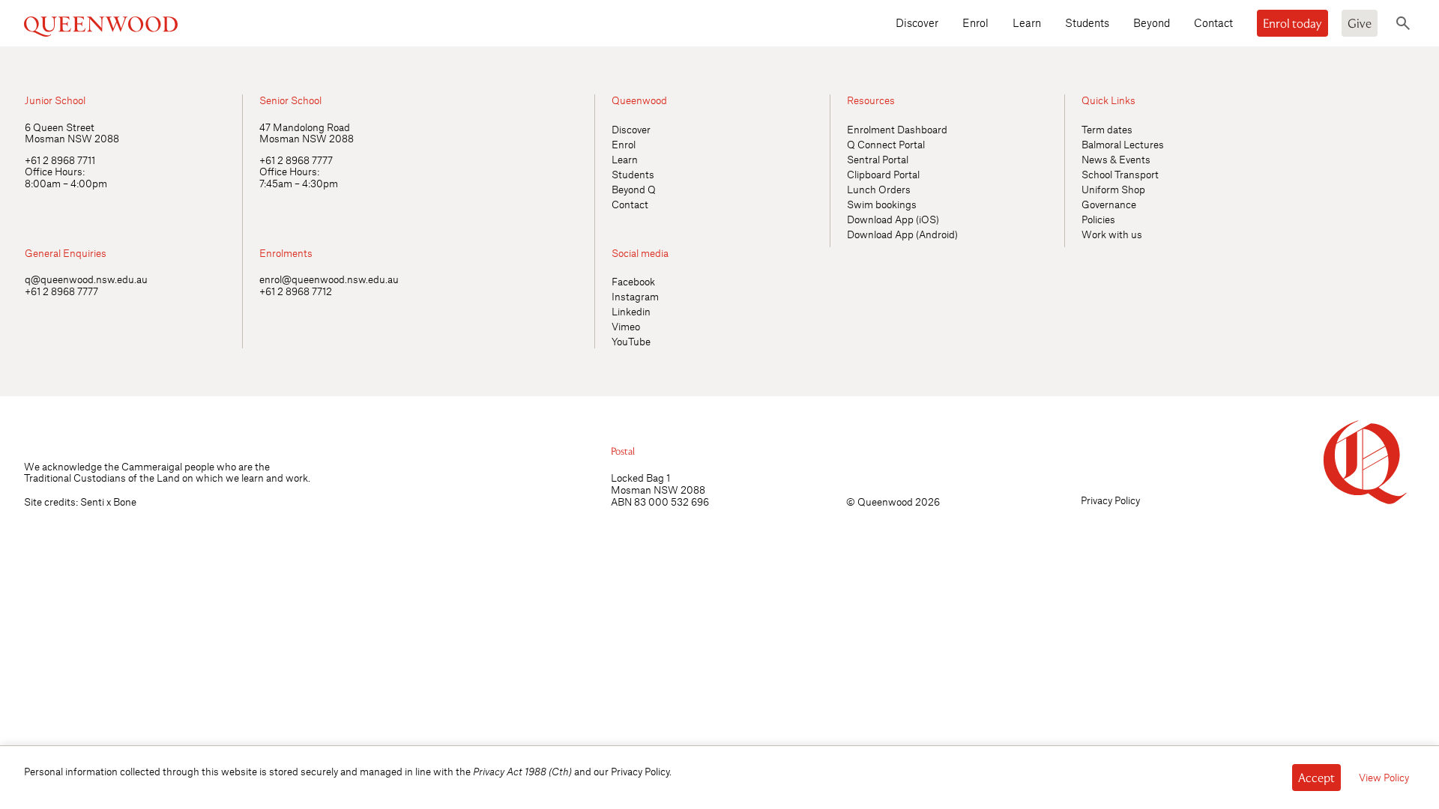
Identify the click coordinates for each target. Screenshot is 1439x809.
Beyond (1151, 22)
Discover (917, 22)
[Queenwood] (191, 23)
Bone (124, 501)
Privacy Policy (1110, 500)
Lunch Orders (879, 189)
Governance (1108, 204)
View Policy (1384, 777)
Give (1360, 23)
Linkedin (631, 311)
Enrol (975, 22)
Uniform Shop (1113, 189)
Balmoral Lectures (1122, 144)
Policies (1098, 219)
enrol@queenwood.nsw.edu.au (329, 279)
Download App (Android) (902, 234)
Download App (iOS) (893, 219)
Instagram (635, 296)
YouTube (631, 341)
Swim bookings (882, 204)
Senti (92, 501)
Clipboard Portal (883, 174)
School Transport (1120, 174)
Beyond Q (634, 189)
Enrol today (1292, 23)
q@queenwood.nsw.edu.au (86, 279)
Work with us (1111, 234)
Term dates (1106, 129)
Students (1087, 22)
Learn (1027, 22)
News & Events (1115, 159)
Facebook (633, 281)
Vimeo (626, 326)
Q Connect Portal (886, 144)
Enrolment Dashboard (897, 129)
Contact (1213, 22)
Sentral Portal (877, 159)
